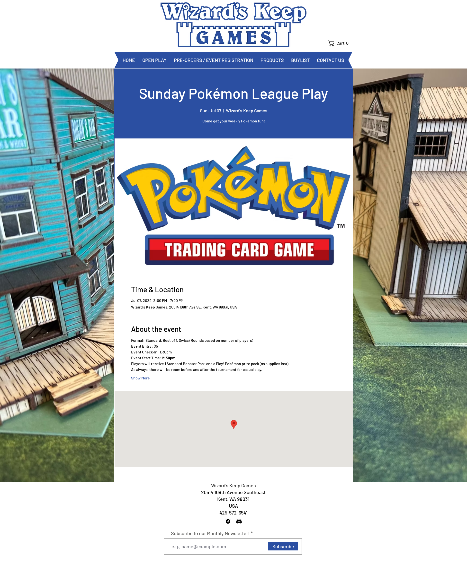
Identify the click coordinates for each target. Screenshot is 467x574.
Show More (140, 378)
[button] (340, 43)
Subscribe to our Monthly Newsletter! (210, 533)
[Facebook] (228, 521)
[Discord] (239, 521)
